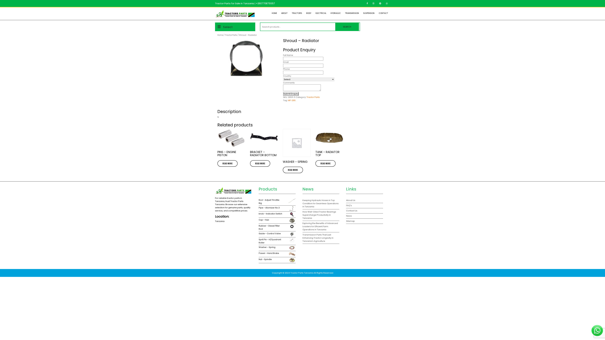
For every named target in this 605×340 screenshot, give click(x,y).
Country (287, 75)
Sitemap (350, 221)
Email (286, 62)
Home (274, 13)
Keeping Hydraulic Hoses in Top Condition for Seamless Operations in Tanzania (320, 203)
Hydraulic (336, 13)
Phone (286, 69)
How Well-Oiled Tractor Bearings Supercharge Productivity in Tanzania (319, 215)
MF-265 (292, 100)
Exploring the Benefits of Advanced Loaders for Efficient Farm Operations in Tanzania (320, 226)
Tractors (297, 13)
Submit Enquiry (290, 93)
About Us (350, 200)
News (349, 215)
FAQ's (349, 205)
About (284, 13)
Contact (383, 13)
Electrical (321, 13)
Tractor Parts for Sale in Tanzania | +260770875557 (245, 3)
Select (228, 27)
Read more (227, 163)
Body (308, 13)
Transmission (352, 13)
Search (347, 26)
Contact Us (351, 210)
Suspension (369, 13)
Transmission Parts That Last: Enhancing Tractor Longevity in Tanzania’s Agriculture (317, 238)
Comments (289, 82)
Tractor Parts (231, 35)
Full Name (288, 55)
